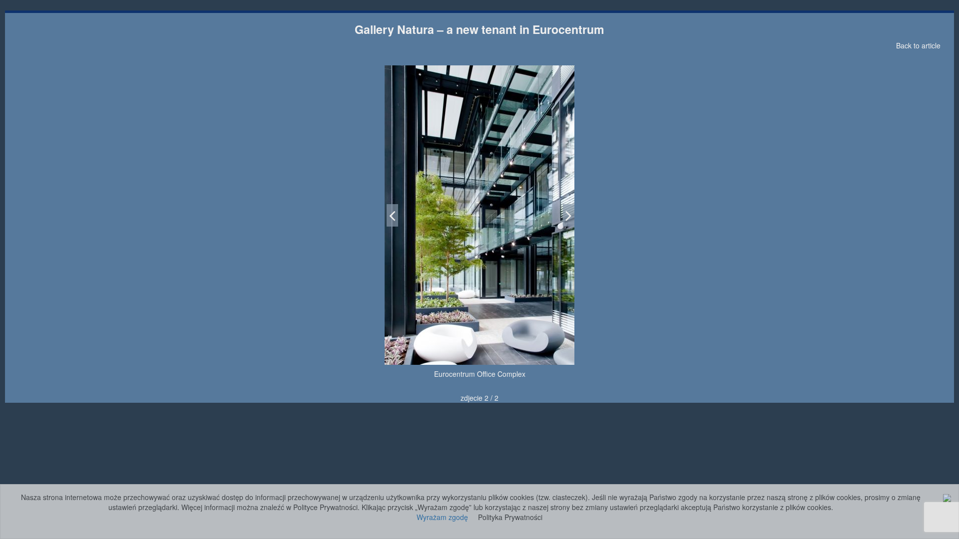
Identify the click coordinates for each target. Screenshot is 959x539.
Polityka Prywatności (510, 517)
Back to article (918, 45)
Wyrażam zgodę (442, 517)
